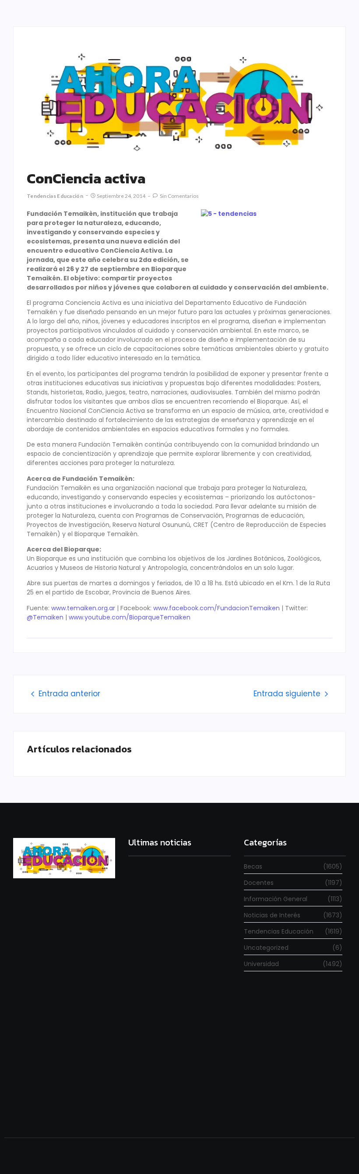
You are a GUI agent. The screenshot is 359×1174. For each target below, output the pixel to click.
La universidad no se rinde (164, 929)
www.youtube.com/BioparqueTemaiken (129, 617)
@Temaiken (45, 617)
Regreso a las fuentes (159, 1105)
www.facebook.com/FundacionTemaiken (216, 608)
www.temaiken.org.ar (83, 608)
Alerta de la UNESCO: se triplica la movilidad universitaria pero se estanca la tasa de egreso (175, 1021)
